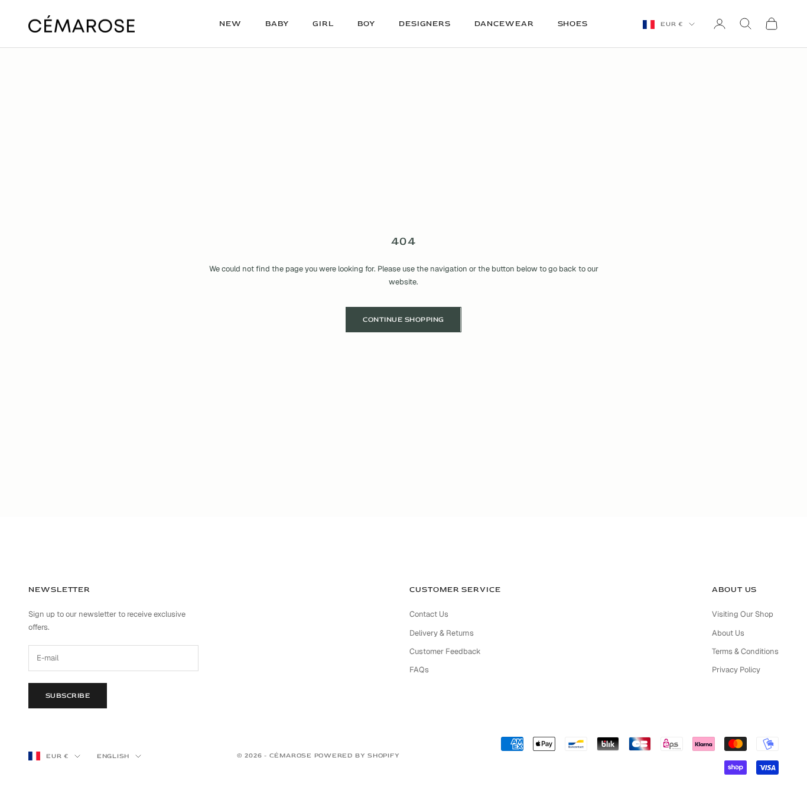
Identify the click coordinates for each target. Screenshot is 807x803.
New (230, 23)
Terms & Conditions (745, 651)
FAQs (419, 670)
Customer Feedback (445, 651)
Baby (277, 23)
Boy (366, 23)
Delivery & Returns (441, 633)
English (113, 756)
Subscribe (67, 695)
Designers (425, 23)
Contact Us (428, 614)
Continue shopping (403, 319)
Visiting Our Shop (742, 614)
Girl (323, 23)
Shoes (573, 23)
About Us (728, 633)
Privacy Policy (736, 670)
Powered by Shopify (357, 755)
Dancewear (503, 23)
